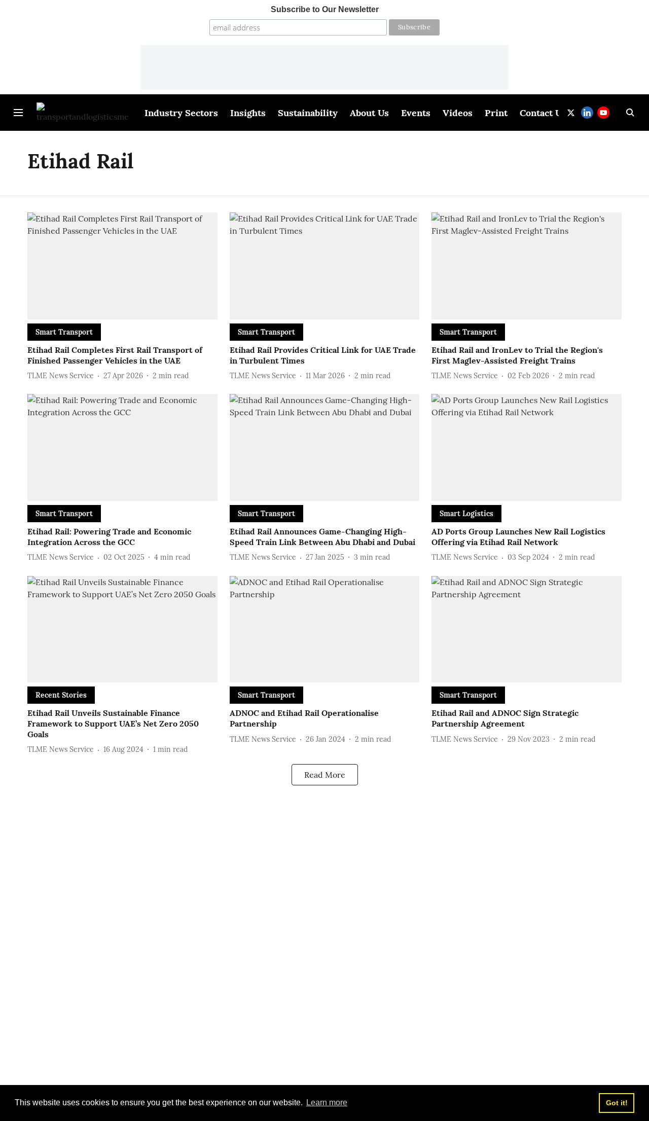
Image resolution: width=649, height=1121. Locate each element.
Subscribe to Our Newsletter (325, 9)
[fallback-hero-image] (122, 265)
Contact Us (543, 113)
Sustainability (308, 113)
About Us (369, 113)
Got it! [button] (617, 1103)
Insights (248, 113)
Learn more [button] (326, 1102)
